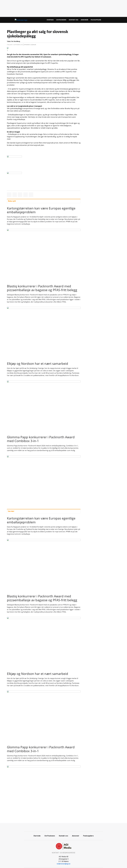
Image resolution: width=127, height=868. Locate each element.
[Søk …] (116, 20)
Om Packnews (61, 19)
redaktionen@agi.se (63, 864)
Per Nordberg (15, 41)
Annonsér (84, 19)
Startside (50, 19)
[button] (9, 194)
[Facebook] (61, 827)
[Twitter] (66, 827)
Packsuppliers (96, 19)
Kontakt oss (73, 19)
